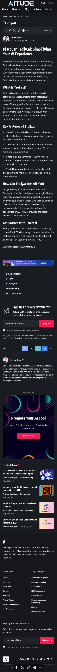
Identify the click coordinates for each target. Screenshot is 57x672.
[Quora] (44, 659)
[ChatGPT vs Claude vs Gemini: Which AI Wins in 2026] (46, 523)
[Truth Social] (48, 659)
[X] (33, 659)
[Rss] (52, 659)
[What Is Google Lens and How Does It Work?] (46, 507)
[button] (5, 3)
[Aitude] (21, 3)
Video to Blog (12, 288)
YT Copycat (11, 283)
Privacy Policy (18, 338)
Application (7, 510)
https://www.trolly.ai (23, 246)
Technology (28, 510)
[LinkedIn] (37, 659)
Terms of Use (28, 335)
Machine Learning (26, 477)
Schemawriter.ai (14, 273)
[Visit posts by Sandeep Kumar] (5, 360)
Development (25, 494)
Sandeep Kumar (16, 37)
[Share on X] (14, 30)
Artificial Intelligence (10, 477)
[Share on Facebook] (10, 30)
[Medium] (41, 659)
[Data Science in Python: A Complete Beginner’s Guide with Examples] (46, 474)
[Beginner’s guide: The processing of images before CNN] (46, 490)
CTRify (9, 278)
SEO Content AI (13, 293)
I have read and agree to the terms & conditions (22, 331)
